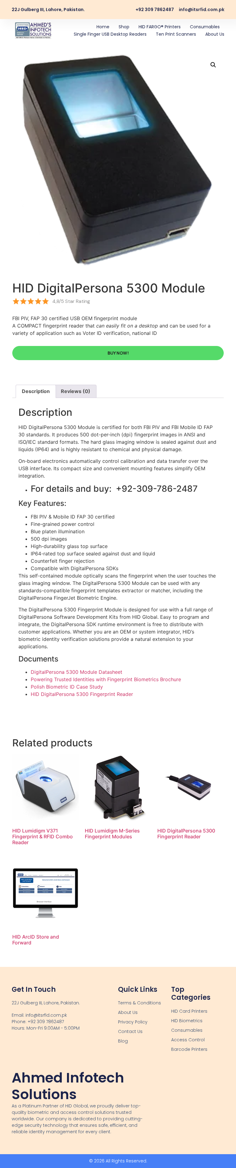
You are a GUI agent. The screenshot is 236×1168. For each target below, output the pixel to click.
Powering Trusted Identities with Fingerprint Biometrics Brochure (106, 679)
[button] (213, 64)
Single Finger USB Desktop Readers (110, 34)
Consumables (205, 27)
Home (102, 27)
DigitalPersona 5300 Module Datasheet (76, 672)
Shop (124, 27)
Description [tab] (36, 391)
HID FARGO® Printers (160, 27)
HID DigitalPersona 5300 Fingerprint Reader (82, 694)
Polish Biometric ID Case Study (67, 687)
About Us (214, 34)
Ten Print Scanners (176, 34)
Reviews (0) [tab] (75, 391)
